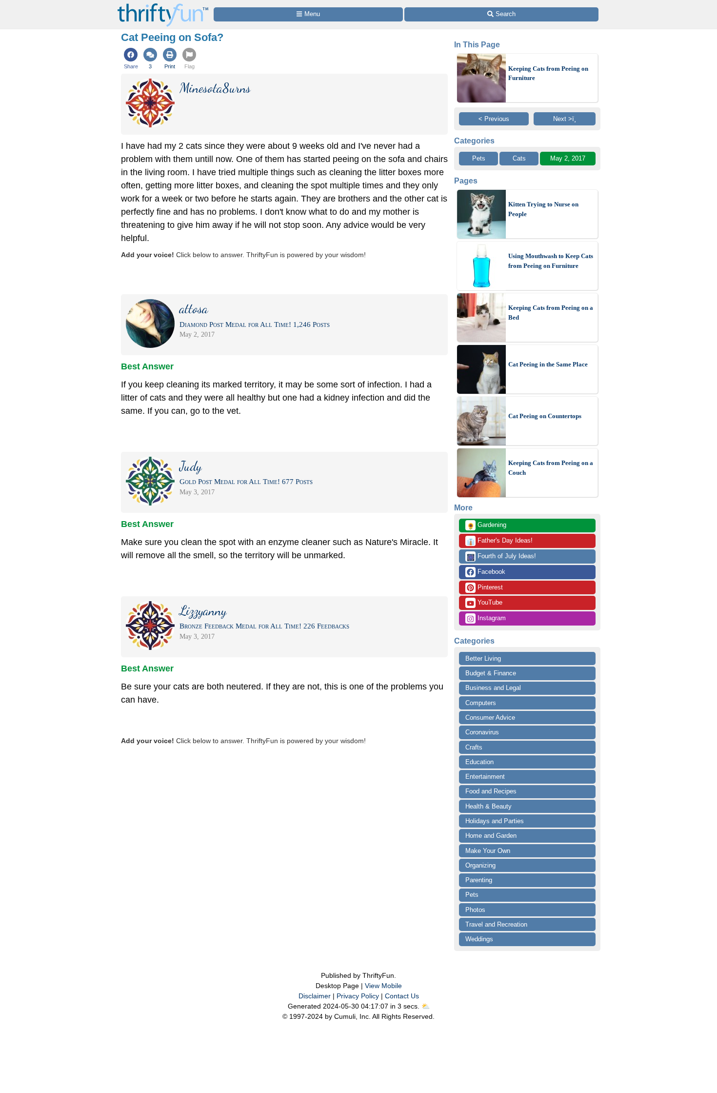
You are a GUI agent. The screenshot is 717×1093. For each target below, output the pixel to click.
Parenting (478, 880)
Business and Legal (493, 687)
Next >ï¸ (564, 118)
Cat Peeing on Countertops (544, 416)
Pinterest (489, 587)
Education (479, 762)
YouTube (489, 602)
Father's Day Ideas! (500, 541)
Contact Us (402, 996)
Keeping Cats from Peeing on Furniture (548, 73)
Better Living (483, 658)
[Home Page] (163, 5)
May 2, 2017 (567, 158)
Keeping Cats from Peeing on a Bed (550, 312)
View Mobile (383, 986)
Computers (480, 703)
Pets (478, 158)
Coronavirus (482, 732)
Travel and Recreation (496, 924)
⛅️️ (425, 1006)
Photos (475, 909)
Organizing (480, 865)
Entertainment (485, 776)
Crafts (473, 747)
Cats (519, 158)
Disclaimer (315, 996)
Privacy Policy (358, 996)
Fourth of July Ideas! (501, 556)
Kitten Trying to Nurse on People (543, 209)
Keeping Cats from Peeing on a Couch (550, 467)
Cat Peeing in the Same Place (548, 364)
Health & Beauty (488, 806)
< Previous (493, 118)
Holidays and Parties (494, 821)
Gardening (486, 525)
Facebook (490, 571)
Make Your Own (487, 850)
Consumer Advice (490, 717)
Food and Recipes (491, 791)
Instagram (491, 618)
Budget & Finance (490, 673)
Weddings (479, 939)
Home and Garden (491, 835)
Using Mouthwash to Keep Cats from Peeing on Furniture (550, 260)
